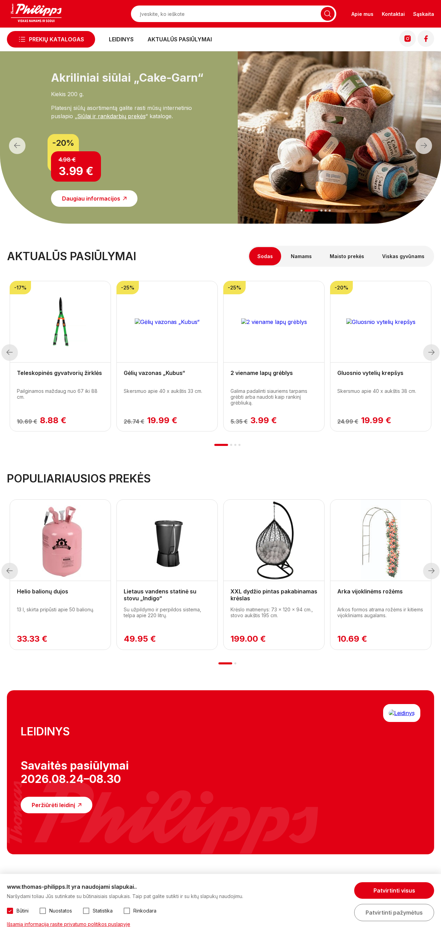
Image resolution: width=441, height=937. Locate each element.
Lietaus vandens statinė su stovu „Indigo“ (160, 595)
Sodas (265, 256)
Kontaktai (393, 14)
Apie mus (362, 14)
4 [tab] (326, 211)
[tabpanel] (101, 133)
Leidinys (121, 39)
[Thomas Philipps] (36, 13)
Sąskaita (423, 14)
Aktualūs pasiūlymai (179, 39)
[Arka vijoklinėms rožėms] (380, 540)
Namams (301, 256)
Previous (17, 146)
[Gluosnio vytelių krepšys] (380, 322)
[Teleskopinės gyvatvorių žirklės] (60, 322)
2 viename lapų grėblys (261, 372)
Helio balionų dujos (42, 591)
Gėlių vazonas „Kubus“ (154, 372)
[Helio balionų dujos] (60, 540)
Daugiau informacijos (91, 198)
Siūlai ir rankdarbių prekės (111, 116)
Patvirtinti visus (394, 890)
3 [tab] (321, 211)
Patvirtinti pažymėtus (394, 912)
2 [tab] (311, 211)
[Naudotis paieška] (328, 14)
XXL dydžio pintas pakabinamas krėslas (273, 595)
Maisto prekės (347, 256)
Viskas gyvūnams (403, 256)
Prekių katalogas (56, 39)
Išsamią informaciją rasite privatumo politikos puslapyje (68, 924)
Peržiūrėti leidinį (53, 805)
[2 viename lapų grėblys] (274, 322)
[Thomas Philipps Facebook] (426, 44)
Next (424, 146)
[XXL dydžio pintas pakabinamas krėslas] (274, 540)
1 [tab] (301, 211)
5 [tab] (330, 211)
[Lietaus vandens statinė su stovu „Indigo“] (167, 540)
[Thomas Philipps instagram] (407, 44)
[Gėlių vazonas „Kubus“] (167, 322)
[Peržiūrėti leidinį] (401, 713)
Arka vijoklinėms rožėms (370, 591)
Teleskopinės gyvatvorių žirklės (59, 372)
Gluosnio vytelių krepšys (370, 372)
